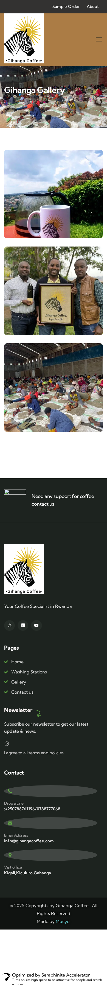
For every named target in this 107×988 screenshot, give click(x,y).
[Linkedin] (23, 625)
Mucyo (62, 921)
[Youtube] (36, 625)
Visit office (13, 867)
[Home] (24, 38)
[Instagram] (9, 625)
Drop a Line (14, 803)
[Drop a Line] (50, 791)
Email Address (16, 835)
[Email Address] (50, 823)
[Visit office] (50, 855)
